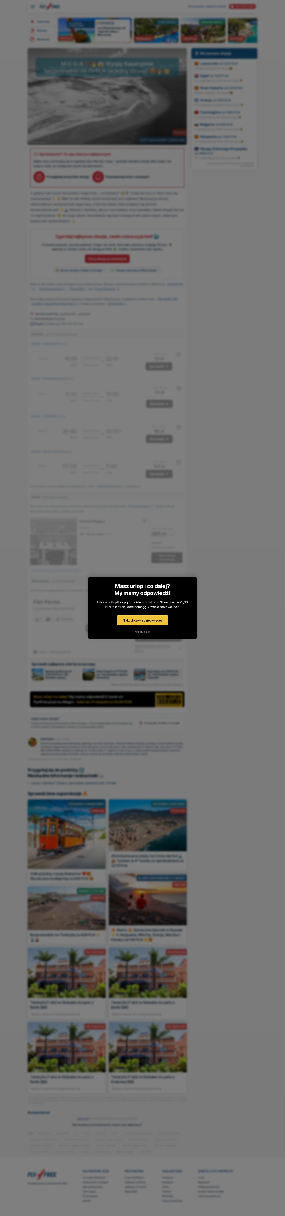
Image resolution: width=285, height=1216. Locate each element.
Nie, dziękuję (142, 631)
